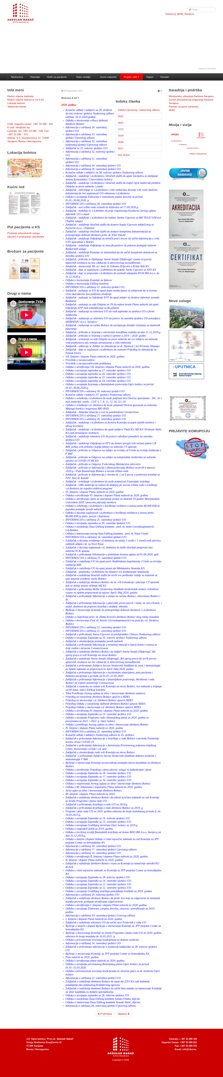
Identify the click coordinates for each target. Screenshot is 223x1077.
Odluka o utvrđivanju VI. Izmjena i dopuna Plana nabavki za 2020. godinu (107, 495)
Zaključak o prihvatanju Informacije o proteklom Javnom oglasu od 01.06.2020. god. (112, 554)
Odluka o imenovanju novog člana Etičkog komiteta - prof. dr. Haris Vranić (107, 533)
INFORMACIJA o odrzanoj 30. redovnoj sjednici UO (95, 391)
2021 (121, 122)
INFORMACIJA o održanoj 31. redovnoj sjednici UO (95, 287)
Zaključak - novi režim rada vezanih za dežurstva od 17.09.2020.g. (102, 207)
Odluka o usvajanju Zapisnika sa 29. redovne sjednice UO (98, 818)
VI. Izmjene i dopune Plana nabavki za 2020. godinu (95, 491)
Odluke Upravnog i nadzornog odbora (139, 109)
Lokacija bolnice (16, 103)
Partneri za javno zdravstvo (184, 106)
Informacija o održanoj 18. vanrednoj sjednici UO (93, 846)
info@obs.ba (189, 1049)
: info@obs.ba (18, 127)
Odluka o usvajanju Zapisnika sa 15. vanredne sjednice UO (98, 821)
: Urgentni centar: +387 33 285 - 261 (30, 124)
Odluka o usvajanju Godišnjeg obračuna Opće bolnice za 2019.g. (102, 825)
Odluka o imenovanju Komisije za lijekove (89, 280)
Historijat (35, 77)
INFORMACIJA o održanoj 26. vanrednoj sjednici (93, 419)
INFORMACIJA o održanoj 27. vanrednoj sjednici (94, 415)
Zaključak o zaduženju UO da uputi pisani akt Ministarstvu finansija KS (105, 568)
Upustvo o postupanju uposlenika (25, 236)
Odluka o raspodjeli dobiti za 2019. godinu (89, 828)
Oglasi (149, 77)
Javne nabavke (108, 77)
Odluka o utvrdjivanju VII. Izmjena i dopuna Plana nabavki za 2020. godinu (107, 366)
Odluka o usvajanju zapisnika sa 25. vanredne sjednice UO (98, 377)
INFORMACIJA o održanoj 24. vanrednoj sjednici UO (96, 537)
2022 (121, 116)
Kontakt (164, 77)
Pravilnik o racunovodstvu (80, 359)
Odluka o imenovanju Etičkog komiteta (87, 283)
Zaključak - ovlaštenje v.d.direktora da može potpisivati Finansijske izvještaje (108, 481)
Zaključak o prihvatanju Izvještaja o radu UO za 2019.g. (97, 804)
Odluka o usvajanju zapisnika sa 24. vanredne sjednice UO (98, 380)
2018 (121, 142)
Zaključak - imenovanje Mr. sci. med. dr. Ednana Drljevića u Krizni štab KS (107, 266)
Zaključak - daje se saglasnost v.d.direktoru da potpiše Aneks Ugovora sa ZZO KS (111, 269)
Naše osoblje (83, 77)
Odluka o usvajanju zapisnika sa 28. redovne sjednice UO (97, 995)
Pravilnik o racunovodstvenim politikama (88, 363)
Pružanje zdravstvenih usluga (23, 233)
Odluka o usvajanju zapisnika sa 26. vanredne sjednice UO (98, 373)
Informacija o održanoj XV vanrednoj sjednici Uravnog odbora (100, 915)
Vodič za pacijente (57, 77)
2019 (121, 135)
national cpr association (207, 68)
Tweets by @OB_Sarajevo (179, 13)
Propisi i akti (130, 77)
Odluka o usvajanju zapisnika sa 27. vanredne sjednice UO (98, 370)
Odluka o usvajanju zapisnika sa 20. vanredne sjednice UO (98, 523)
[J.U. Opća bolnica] (24, 13)
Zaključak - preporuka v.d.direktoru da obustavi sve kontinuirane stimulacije (107, 571)
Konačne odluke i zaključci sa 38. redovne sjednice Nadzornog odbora (104, 172)
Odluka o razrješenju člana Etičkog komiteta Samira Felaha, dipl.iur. (103, 998)
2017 (121, 148)
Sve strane (124, 154)
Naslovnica (17, 77)
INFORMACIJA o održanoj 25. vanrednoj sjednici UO (96, 519)
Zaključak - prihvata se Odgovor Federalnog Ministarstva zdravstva (103, 464)
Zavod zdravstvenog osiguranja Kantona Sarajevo (191, 101)
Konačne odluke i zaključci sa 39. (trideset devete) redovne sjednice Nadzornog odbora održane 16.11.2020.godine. (90, 113)
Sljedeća (123, 1013)
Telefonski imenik (16, 106)
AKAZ (172, 110)
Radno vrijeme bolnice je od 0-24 (25, 99)
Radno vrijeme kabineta (20, 96)
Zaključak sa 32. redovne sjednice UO (86, 148)
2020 (121, 129)
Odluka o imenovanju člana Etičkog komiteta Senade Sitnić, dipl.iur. (103, 1002)
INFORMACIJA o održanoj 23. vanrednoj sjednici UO (96, 557)
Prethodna (106, 1013)
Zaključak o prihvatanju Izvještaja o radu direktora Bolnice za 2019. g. (104, 807)
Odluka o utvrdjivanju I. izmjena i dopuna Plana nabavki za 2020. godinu (106, 905)
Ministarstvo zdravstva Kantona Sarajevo (191, 96)
